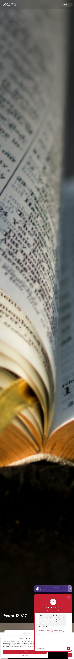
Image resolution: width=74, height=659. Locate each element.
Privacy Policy (24, 655)
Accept (24, 652)
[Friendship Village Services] (9, 4)
